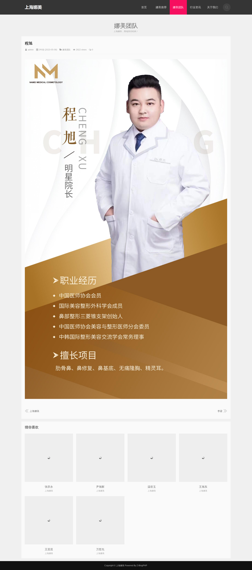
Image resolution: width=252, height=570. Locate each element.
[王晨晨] (49, 520)
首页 (144, 7)
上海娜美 (33, 7)
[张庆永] (49, 458)
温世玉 (152, 486)
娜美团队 (178, 7)
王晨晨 (49, 549)
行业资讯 (195, 7)
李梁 (220, 411)
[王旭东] (203, 458)
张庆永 (49, 486)
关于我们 (212, 7)
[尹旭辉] (100, 458)
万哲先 (100, 549)
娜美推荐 (161, 7)
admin (31, 50)
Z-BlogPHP (142, 565)
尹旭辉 (100, 486)
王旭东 (203, 486)
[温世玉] (152, 458)
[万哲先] (100, 520)
